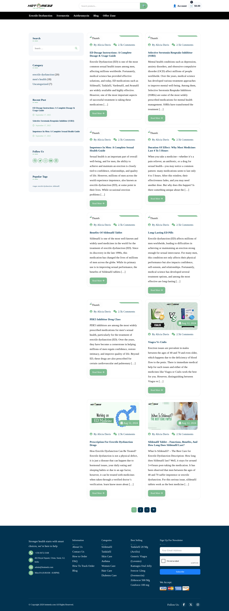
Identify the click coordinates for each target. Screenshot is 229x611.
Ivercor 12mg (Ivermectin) (138, 573)
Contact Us (78, 551)
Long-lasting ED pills (160, 232)
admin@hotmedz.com (44, 567)
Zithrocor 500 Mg (140, 580)
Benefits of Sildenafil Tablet (106, 232)
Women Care (108, 565)
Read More (97, 113)
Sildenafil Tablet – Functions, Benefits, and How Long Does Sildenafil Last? (172, 443)
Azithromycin (81, 15)
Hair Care (107, 570)
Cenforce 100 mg (140, 584)
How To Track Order (83, 565)
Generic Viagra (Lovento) (139, 559)
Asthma (106, 561)
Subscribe (180, 572)
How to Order (79, 556)
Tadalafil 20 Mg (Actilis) (139, 549)
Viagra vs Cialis (157, 342)
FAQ (74, 561)
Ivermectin (63, 15)
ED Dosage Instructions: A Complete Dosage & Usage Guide (54, 109)
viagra (35, 186)
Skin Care (107, 556)
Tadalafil (106, 551)
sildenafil (56, 186)
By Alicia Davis (102, 44)
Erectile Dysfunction (40, 15)
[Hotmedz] (40, 6)
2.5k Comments (126, 44)
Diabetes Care (109, 575)
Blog (96, 15)
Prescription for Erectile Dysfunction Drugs (111, 443)
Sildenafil (107, 546)
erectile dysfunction (43, 74)
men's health (39, 79)
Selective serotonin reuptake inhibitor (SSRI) (53, 121)
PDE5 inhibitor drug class (105, 319)
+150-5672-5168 (42, 553)
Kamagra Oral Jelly (141, 565)
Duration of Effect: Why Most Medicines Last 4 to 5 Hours (171, 149)
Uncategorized (40, 84)
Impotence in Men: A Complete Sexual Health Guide (56, 131)
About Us (77, 546)
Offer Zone (109, 15)
